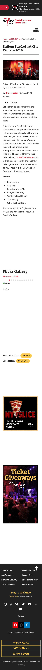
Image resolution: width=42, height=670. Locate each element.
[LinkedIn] (36, 604)
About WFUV (6, 570)
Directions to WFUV (30, 579)
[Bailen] (9, 280)
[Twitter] (23, 604)
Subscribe (14, 596)
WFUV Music (21, 642)
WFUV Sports (21, 653)
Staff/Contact (7, 575)
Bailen (27, 355)
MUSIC (11, 39)
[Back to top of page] (37, 567)
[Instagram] (5, 604)
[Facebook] (11, 604)
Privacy (21, 616)
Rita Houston (11, 93)
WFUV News (21, 648)
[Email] (21, 609)
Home (5, 39)
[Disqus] (21, 323)
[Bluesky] (17, 604)
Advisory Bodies (8, 584)
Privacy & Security (9, 579)
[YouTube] (30, 604)
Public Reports (28, 584)
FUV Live (18, 39)
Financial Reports (29, 570)
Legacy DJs (27, 575)
